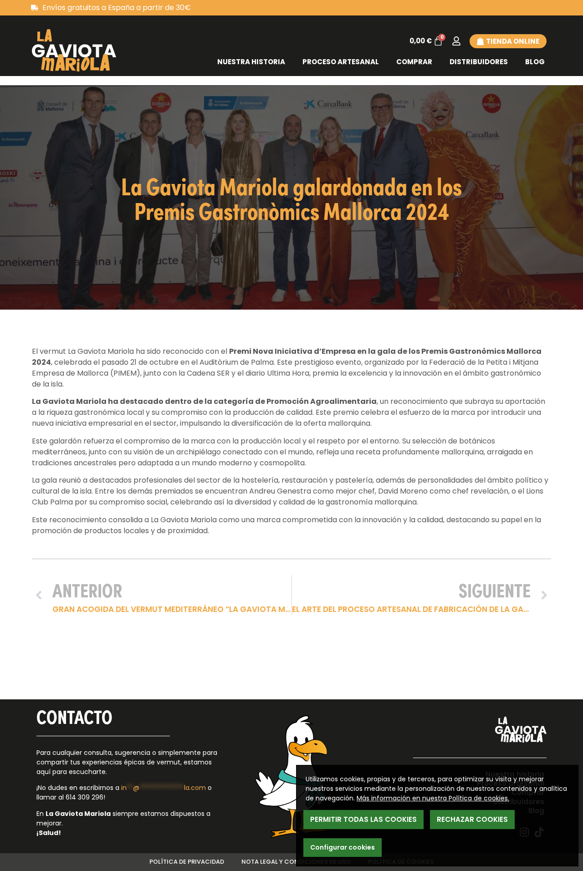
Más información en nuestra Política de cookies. (433, 798)
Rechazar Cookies (472, 819)
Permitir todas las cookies (363, 819)
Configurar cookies (342, 847)
